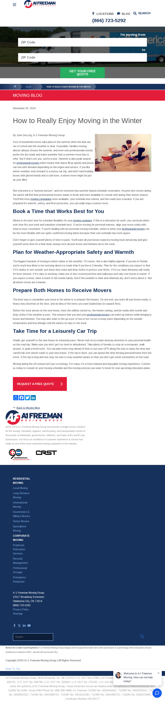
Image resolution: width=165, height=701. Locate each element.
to (143, 50)
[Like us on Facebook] (14, 626)
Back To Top (13, 668)
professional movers (28, 163)
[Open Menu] (14, 4)
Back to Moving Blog (28, 408)
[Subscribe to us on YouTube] (29, 626)
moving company (82, 220)
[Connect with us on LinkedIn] (24, 626)
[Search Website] (142, 637)
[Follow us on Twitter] (19, 626)
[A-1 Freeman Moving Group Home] (39, 4)
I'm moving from (133, 34)
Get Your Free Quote (82, 72)
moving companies (40, 199)
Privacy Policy (21, 609)
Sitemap (18, 613)
